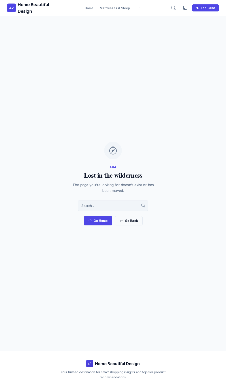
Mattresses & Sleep (115, 8)
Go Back (131, 221)
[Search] (173, 8)
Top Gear (208, 8)
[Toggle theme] (185, 8)
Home (89, 8)
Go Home (101, 221)
